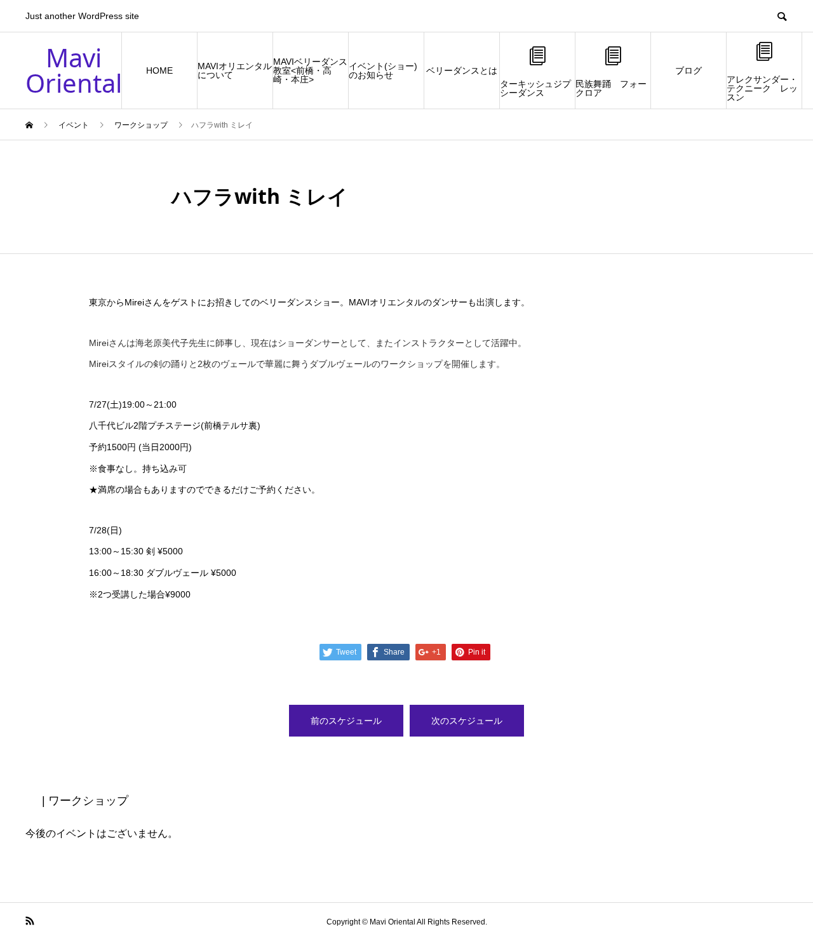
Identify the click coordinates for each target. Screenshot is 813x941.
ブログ (688, 70)
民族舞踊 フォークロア (611, 88)
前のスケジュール (346, 721)
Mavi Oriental (73, 70)
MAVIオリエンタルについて (235, 70)
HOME (159, 70)
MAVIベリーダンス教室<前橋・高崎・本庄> (310, 70)
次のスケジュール (466, 721)
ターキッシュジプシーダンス (535, 88)
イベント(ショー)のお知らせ (383, 70)
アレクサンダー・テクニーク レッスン (762, 88)
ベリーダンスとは (461, 70)
